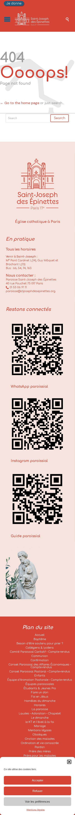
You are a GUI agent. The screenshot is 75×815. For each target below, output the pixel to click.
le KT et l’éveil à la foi (39, 722)
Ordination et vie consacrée (40, 743)
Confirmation (40, 660)
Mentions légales (36, 809)
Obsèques (39, 734)
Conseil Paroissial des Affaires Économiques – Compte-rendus (39, 666)
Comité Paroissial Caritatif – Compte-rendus (40, 651)
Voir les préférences (37, 801)
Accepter (37, 780)
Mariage (40, 726)
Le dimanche (39, 717)
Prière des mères (40, 751)
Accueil (39, 635)
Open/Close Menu (7, 19)
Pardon (40, 747)
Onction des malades (40, 738)
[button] (69, 762)
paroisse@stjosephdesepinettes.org (30, 291)
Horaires (40, 705)
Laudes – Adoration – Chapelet (40, 713)
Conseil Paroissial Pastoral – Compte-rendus (39, 671)
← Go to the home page (19, 103)
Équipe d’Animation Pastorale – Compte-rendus (39, 679)
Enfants (39, 675)
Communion (39, 656)
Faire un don (39, 692)
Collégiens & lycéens (40, 647)
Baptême (39, 639)
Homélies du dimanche (39, 701)
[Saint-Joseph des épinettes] (39, 19)
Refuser (37, 791)
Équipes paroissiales (39, 684)
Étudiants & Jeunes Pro (39, 688)
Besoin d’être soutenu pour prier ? (39, 643)
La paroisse (40, 709)
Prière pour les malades (39, 755)
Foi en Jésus (39, 696)
